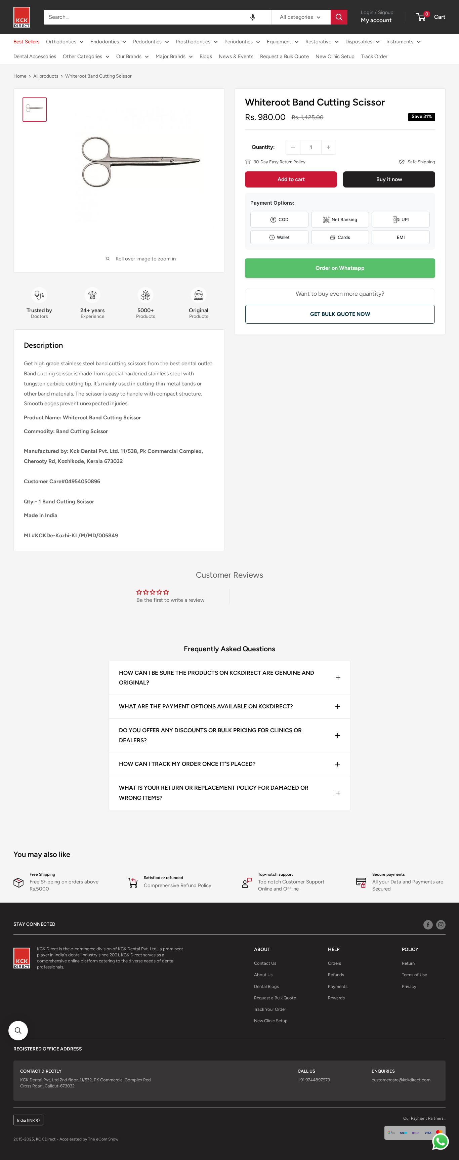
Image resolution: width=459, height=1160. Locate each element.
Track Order (374, 56)
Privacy (409, 986)
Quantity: (263, 147)
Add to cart (291, 179)
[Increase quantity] (329, 147)
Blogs (206, 56)
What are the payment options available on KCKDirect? (206, 706)
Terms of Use (414, 974)
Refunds (336, 974)
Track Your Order (270, 1009)
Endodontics (104, 42)
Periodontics (238, 42)
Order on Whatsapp (340, 268)
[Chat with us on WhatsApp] (442, 1143)
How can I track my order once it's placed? (187, 763)
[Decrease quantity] (293, 147)
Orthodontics (61, 42)
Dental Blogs (266, 986)
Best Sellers (26, 42)
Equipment (279, 42)
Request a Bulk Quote (284, 56)
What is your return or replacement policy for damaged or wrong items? (213, 792)
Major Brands (170, 56)
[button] (252, 17)
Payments (337, 986)
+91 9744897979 (314, 1079)
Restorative (318, 42)
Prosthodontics (193, 42)
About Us (263, 974)
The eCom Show (103, 1139)
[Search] (339, 17)
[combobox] (157, 17)
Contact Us (265, 963)
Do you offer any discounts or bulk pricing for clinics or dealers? (210, 735)
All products (45, 76)
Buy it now (389, 179)
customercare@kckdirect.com (401, 1079)
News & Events (236, 56)
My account (376, 20)
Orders (334, 963)
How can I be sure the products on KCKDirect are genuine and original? (216, 677)
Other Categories (82, 56)
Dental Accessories (34, 56)
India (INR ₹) (28, 1120)
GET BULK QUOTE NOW (340, 314)
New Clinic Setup (335, 56)
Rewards (336, 997)
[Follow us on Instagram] (441, 924)
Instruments (399, 42)
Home (20, 76)
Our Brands (128, 56)
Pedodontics (147, 42)
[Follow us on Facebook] (428, 924)
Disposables (358, 42)
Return (408, 963)
